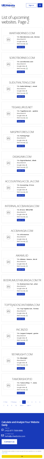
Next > (22, 405)
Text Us (7, 428)
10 (16, 405)
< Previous (13, 402)
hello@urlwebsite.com (15, 436)
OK (22, 456)
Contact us (9, 441)
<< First (5, 402)
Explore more (21, 47)
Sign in (31, 5)
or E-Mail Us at (9, 434)
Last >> (29, 405)
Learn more (4, 453)
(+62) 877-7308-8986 (14, 430)
